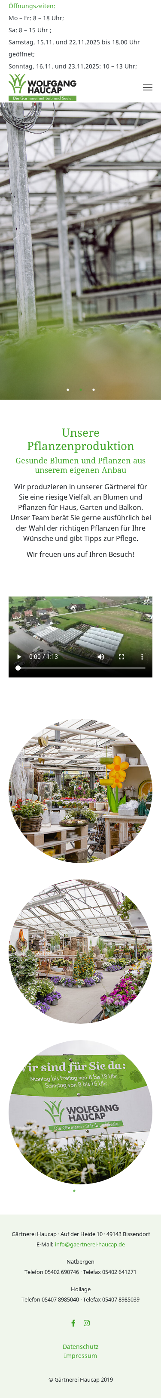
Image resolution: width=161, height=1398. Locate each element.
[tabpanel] (80, 251)
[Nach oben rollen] (142, 1379)
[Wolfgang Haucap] (42, 87)
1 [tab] (68, 389)
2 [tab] (80, 389)
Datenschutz (81, 1346)
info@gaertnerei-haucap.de (90, 1244)
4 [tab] (100, 1191)
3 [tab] (93, 389)
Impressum (80, 1355)
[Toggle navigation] (147, 87)
